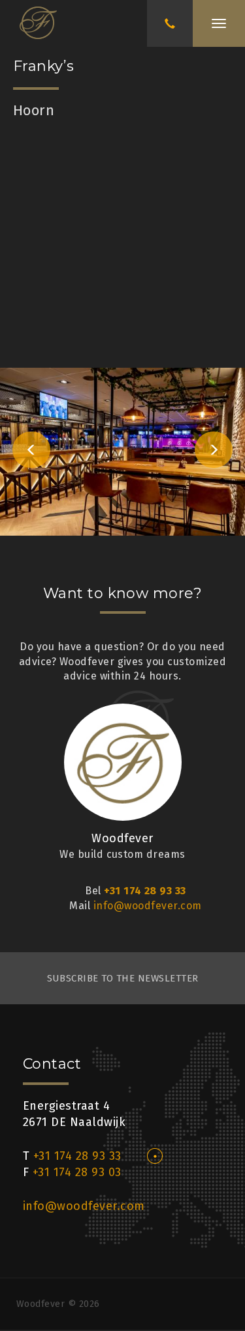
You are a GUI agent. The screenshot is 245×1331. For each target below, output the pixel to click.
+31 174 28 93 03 (77, 1172)
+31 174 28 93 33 (145, 891)
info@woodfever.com (147, 905)
